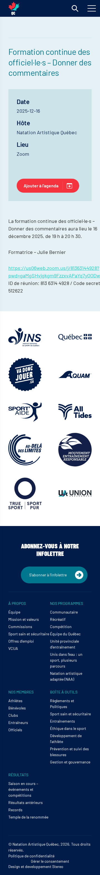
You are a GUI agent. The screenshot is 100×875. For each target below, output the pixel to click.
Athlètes (15, 700)
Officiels (15, 729)
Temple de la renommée (28, 817)
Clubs (13, 715)
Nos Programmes (66, 603)
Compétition (61, 626)
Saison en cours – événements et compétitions (23, 789)
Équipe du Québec (65, 633)
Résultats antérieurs (25, 802)
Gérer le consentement (50, 861)
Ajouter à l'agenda (41, 185)
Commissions (20, 626)
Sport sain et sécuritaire (28, 633)
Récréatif (58, 619)
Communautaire (64, 612)
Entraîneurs (18, 722)
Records (15, 809)
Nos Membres (21, 692)
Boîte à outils (64, 692)
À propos (17, 603)
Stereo (57, 866)
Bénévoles (17, 708)
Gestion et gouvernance (70, 762)
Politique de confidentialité (31, 855)
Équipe (14, 612)
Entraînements (62, 721)
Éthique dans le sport (68, 728)
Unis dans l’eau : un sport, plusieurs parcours (66, 660)
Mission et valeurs (23, 619)
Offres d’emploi (21, 641)
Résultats (18, 774)
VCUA (13, 648)
